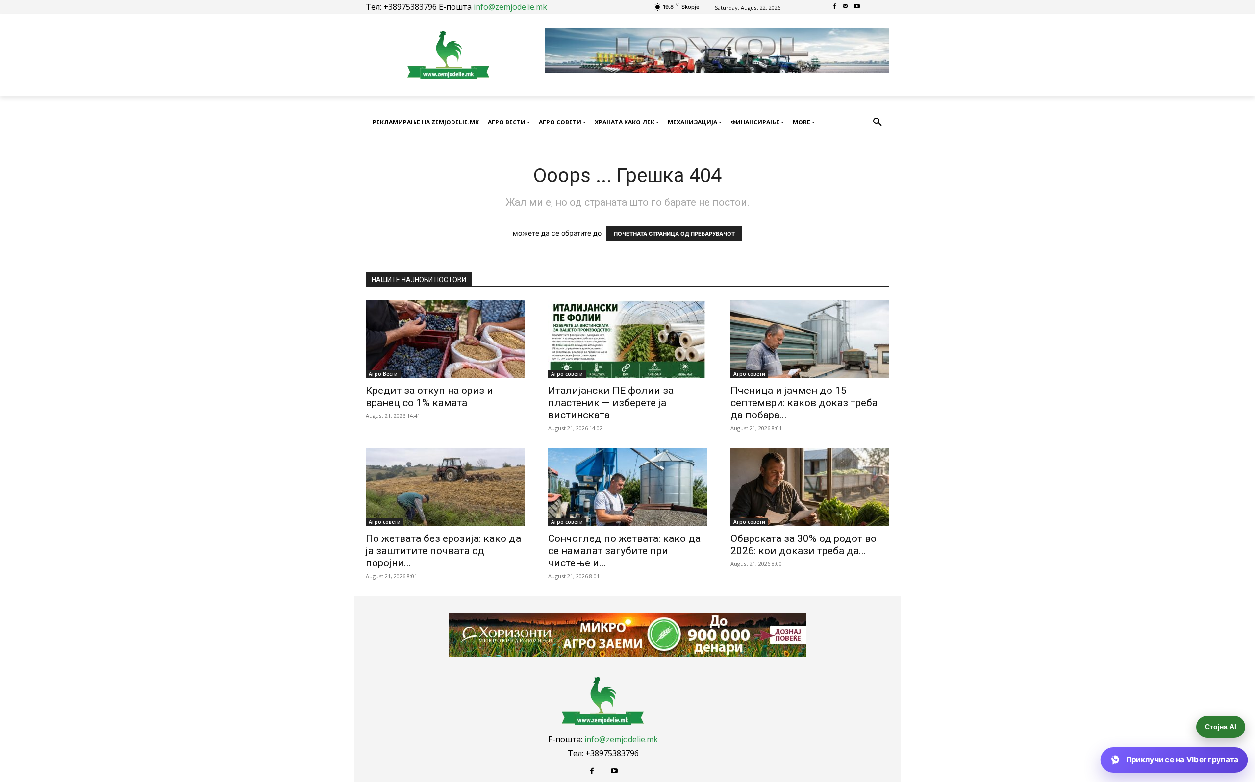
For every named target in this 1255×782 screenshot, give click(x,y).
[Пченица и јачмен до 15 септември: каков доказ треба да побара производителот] (809, 339)
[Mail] (846, 7)
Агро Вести (383, 373)
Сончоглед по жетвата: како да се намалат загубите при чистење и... (624, 551)
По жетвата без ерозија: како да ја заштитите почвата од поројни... (443, 551)
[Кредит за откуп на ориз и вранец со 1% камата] (445, 339)
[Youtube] (856, 7)
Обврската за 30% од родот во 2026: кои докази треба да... (803, 545)
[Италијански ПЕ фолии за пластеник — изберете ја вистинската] (627, 339)
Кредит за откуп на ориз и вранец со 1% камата (429, 397)
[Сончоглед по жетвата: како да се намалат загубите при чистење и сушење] (627, 487)
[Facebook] (834, 7)
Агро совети (567, 373)
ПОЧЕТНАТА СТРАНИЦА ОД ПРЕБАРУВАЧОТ (674, 233)
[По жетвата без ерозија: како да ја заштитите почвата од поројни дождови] (445, 487)
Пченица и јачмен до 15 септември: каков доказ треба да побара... (804, 403)
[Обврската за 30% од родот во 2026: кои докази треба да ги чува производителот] (809, 487)
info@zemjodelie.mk (510, 6)
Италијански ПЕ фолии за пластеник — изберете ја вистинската (611, 403)
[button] (877, 122)
